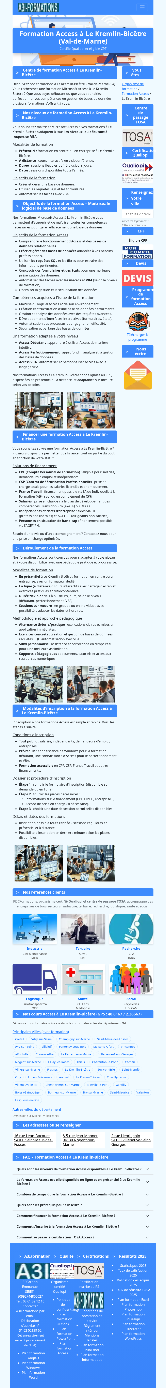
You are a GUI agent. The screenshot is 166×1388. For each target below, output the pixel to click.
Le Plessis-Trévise (88, 1077)
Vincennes (128, 1046)
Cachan (130, 1062)
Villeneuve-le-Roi (26, 1085)
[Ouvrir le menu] (142, 7)
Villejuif (47, 1046)
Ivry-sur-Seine (24, 1046)
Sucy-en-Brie (106, 1069)
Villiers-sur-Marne (27, 1069)
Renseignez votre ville (142, 198)
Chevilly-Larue (116, 1077)
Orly (18, 1077)
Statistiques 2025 (133, 1265)
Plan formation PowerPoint (66, 1334)
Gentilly (121, 1085)
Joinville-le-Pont (98, 1085)
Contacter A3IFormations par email (30, 1311)
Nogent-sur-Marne (28, 1062)
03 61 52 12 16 (33, 1301)
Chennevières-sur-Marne (63, 1085)
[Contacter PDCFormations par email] (137, 375)
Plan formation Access (64, 1348)
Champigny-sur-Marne (74, 1039)
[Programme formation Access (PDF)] (137, 320)
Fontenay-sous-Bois (72, 1046)
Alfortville (21, 1054)
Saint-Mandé (130, 1069)
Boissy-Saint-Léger (28, 1092)
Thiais (81, 1062)
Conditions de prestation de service (92, 1316)
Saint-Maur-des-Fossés (112, 1039)
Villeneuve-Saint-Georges (116, 1054)
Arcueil (64, 1077)
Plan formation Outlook (64, 1319)
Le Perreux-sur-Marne (76, 1054)
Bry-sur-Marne (93, 1092)
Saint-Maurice (119, 1092)
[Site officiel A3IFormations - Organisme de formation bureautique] (35, 1271)
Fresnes (52, 1069)
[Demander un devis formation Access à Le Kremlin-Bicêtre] (137, 278)
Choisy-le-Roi (45, 1054)
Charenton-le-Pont (105, 1062)
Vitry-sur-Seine (41, 1039)
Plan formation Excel (133, 1299)
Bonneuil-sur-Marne (62, 1092)
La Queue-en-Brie (27, 1100)
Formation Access (135, 93)
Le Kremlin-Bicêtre (77, 1069)
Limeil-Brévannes (40, 1077)
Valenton (142, 1092)
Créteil (19, 1039)
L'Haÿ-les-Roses (58, 1062)
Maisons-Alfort (103, 1046)
